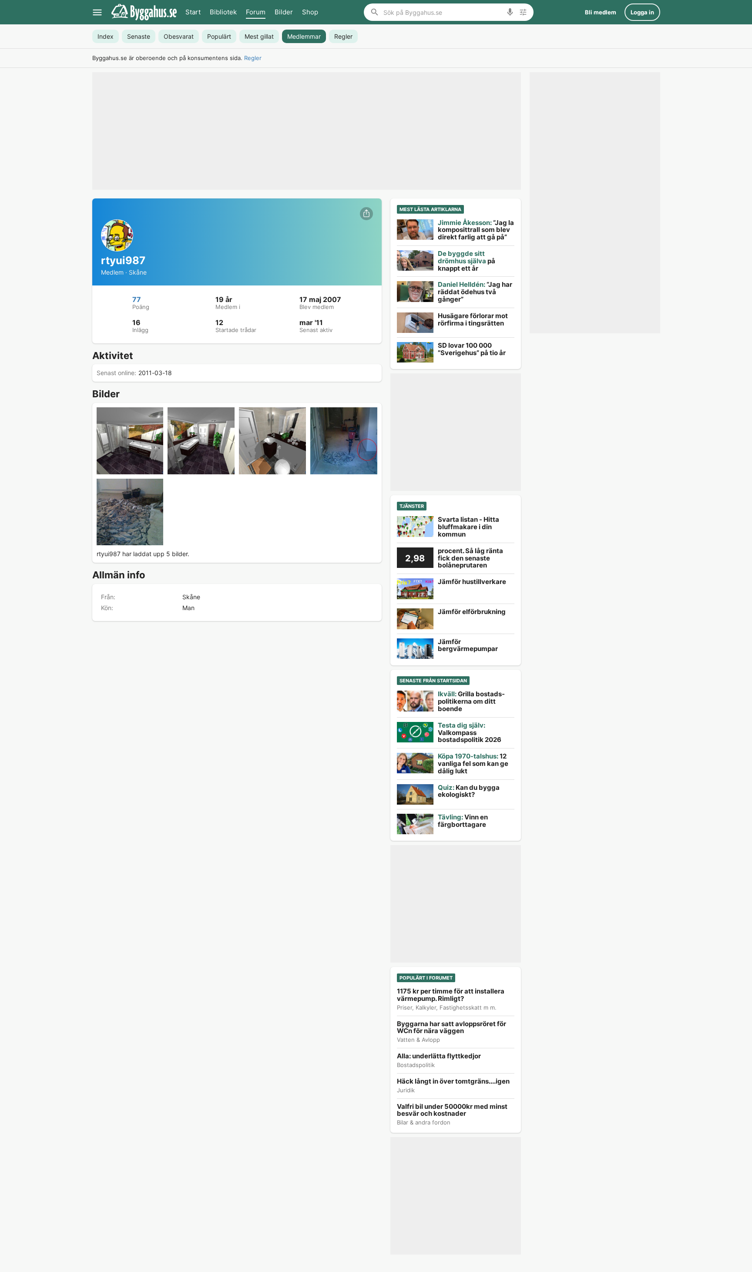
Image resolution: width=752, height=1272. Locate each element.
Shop (310, 12)
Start (193, 12)
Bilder (284, 12)
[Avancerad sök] (523, 12)
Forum (255, 12)
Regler (253, 57)
